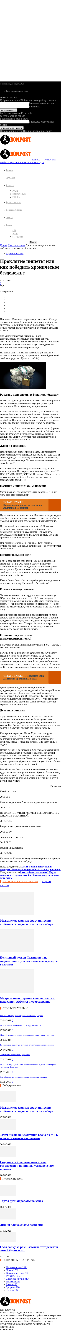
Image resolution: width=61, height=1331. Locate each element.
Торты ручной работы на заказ (21, 1200)
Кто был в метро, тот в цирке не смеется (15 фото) (22, 1015)
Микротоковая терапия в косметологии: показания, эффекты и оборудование (27, 999)
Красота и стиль (13, 202)
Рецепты (16, 197)
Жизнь (15, 190)
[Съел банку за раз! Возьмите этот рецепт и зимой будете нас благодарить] (8, 1240)
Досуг (15, 233)
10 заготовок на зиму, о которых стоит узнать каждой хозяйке (27, 1045)
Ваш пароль (35, 106)
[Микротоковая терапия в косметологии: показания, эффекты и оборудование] (17, 992)
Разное (9, 224)
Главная (9, 170)
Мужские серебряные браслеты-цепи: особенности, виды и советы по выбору (26, 922)
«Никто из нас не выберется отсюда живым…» (20, 1025)
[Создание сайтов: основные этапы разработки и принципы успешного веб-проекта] (8, 1156)
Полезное (10, 185)
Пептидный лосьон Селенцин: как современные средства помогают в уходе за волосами (29, 961)
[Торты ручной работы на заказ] (8, 1195)
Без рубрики (18, 236)
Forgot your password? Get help (16, 113)
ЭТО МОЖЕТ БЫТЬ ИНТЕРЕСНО (20, 881)
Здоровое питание (14, 209)
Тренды (9, 217)
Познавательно (19, 193)
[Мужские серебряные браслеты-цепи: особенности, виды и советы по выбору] (17, 914)
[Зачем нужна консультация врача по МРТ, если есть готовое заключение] (8, 1128)
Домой (3, 245)
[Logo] (15, 145)
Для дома (10, 177)
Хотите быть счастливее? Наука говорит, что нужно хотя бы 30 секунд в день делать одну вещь (29, 875)
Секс (14, 230)
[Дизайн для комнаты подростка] (8, 1218)
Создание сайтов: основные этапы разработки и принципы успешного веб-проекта (27, 1165)
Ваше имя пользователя (41, 103)
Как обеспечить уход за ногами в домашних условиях (23, 1077)
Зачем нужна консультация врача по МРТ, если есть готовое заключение (29, 1136)
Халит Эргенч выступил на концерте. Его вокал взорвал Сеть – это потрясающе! (30, 868)
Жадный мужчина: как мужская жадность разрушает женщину (27, 1035)
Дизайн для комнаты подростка (21, 1224)
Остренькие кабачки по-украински (15, 1054)
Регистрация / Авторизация (17, 91)
